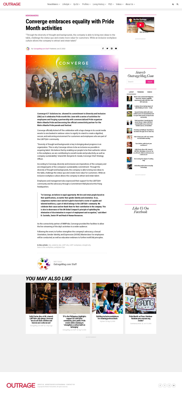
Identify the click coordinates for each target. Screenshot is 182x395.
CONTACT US (70, 384)
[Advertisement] (140, 53)
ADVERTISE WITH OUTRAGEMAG (55, 384)
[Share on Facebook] (103, 48)
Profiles (85, 4)
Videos (119, 4)
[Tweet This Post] (107, 48)
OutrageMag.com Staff (41, 49)
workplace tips (59, 247)
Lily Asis (102, 321)
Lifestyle (65, 4)
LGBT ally (65, 245)
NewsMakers (52, 4)
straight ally (86, 245)
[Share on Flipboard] (112, 48)
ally (50, 245)
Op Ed (75, 4)
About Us (129, 4)
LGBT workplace (75, 245)
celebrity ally (56, 245)
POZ (110, 4)
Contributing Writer (135, 323)
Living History (98, 4)
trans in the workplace (45, 247)
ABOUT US (40, 384)
